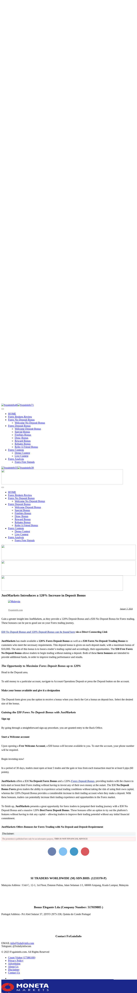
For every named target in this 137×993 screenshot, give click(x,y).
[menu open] (2, 487)
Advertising (14, 963)
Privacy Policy (15, 960)
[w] (68, 558)
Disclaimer (13, 969)
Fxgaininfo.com (15, 610)
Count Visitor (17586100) (21, 957)
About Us (13, 966)
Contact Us (14, 972)
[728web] (68, 574)
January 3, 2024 (126, 609)
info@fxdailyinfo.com (22, 943)
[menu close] (2, 408)
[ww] (62, 483)
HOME (12, 413)
